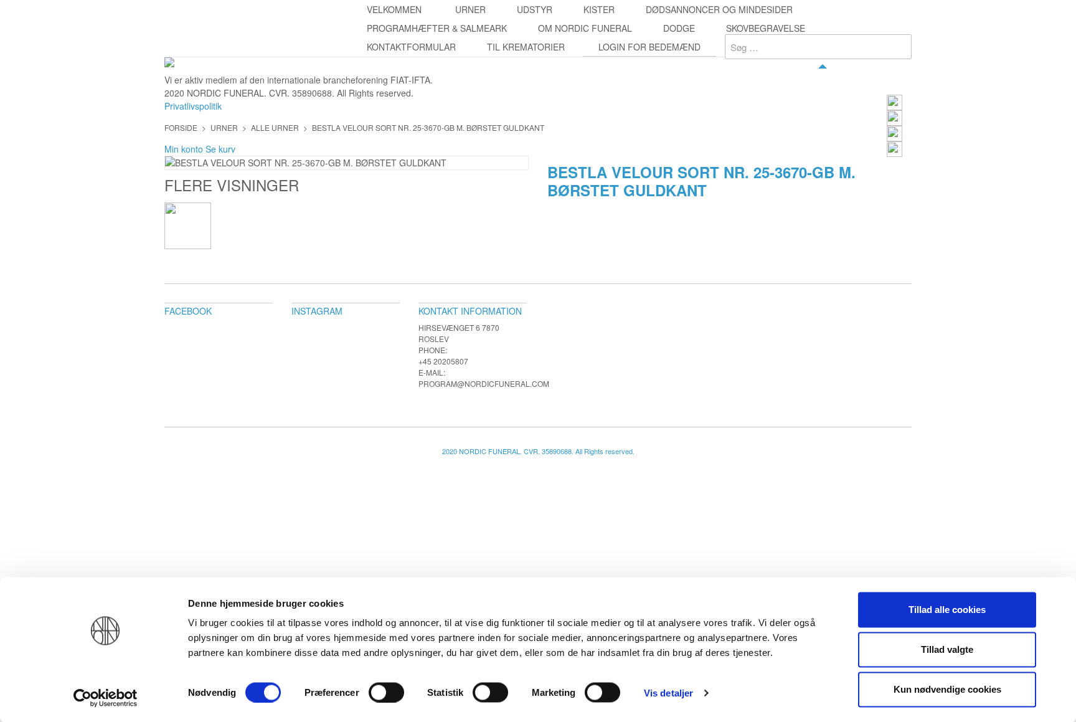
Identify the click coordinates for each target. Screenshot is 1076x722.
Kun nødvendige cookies (947, 689)
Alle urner (275, 127)
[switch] (386, 692)
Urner (470, 9)
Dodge (679, 28)
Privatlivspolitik (193, 106)
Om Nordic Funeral (585, 28)
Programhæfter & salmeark (437, 28)
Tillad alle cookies (947, 609)
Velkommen (394, 9)
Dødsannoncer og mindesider (719, 9)
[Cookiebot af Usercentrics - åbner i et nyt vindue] (105, 697)
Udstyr (534, 9)
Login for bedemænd (649, 46)
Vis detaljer (668, 692)
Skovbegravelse (765, 28)
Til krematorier (526, 46)
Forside (180, 127)
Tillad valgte (947, 649)
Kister (599, 9)
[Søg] (899, 46)
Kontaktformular (411, 46)
